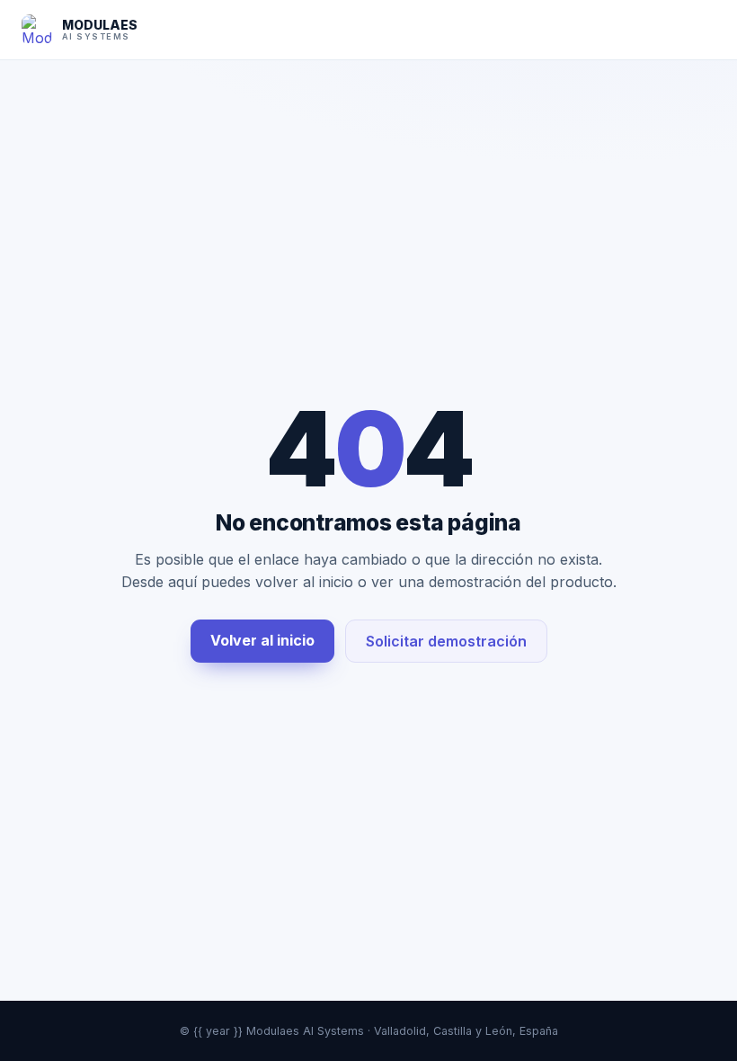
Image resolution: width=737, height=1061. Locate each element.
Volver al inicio (262, 640)
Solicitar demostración (446, 641)
